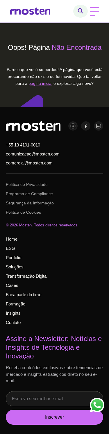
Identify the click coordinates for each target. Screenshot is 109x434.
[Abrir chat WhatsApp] (97, 405)
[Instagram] (73, 126)
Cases (12, 285)
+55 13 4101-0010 (23, 144)
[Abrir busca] (80, 11)
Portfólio (13, 257)
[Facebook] (85, 126)
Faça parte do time (23, 294)
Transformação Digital (26, 276)
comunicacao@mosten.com (33, 153)
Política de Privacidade (27, 184)
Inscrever (54, 417)
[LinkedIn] (98, 126)
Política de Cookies (23, 212)
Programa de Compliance (29, 193)
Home (11, 239)
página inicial (40, 83)
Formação (15, 303)
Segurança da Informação (30, 203)
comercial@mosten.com (29, 162)
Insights (13, 313)
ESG (10, 248)
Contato (13, 322)
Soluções (15, 266)
